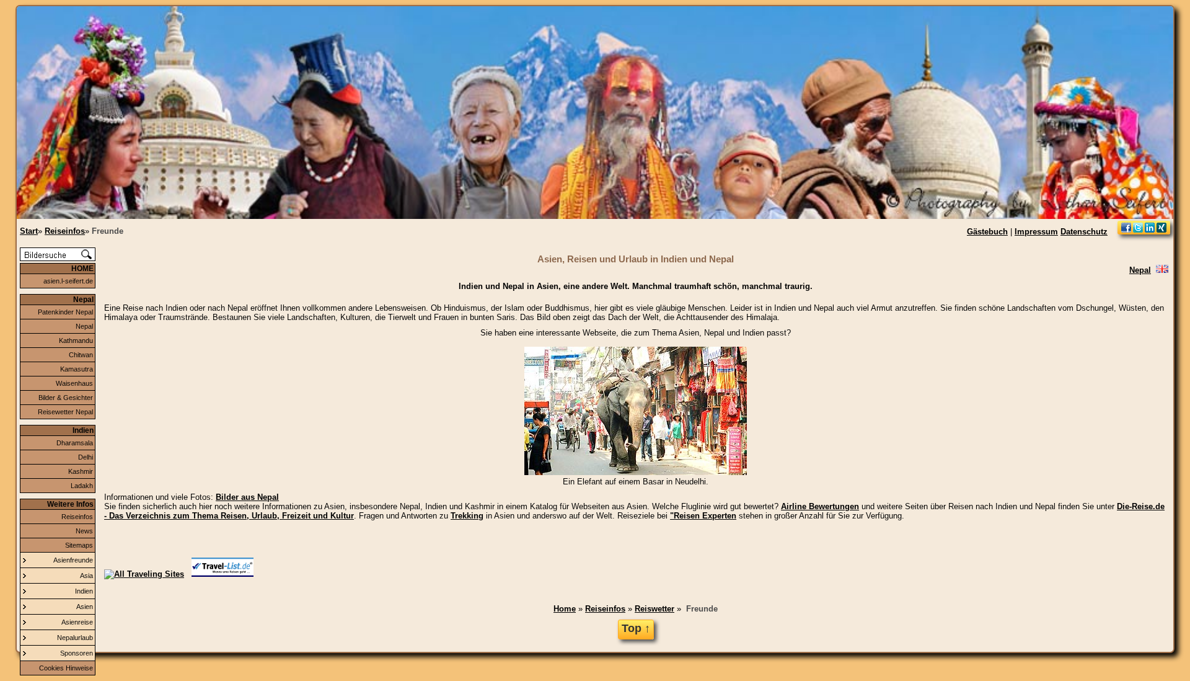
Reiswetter (654, 608)
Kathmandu (76, 340)
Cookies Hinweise (66, 668)
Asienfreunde (73, 560)
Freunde (702, 608)
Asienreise (77, 622)
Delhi (85, 457)
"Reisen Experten (703, 515)
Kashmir (80, 471)
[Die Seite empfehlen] (1143, 231)
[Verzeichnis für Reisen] (222, 574)
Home (564, 608)
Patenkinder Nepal (65, 312)
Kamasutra (76, 369)
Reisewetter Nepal (65, 412)
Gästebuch (987, 231)
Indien (84, 591)
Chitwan (81, 354)
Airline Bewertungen (820, 506)
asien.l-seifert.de (68, 281)
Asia (86, 575)
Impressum (1036, 231)
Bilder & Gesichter (65, 397)
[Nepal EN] (1162, 270)
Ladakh (82, 485)
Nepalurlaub (75, 637)
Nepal (84, 326)
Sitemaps (79, 545)
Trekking (467, 515)
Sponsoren (76, 653)
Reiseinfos (77, 516)
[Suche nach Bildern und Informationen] (57, 258)
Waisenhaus (74, 383)
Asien (84, 606)
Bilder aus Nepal (247, 497)
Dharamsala (74, 443)
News (84, 531)
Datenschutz (1084, 231)
